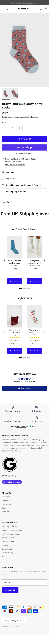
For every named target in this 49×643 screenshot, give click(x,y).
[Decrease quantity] (5, 128)
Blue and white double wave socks (14, 263)
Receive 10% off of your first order (24, 3)
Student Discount (9, 545)
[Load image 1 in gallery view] (24, 50)
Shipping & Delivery (9, 527)
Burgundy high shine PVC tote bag (14, 332)
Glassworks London (13, 627)
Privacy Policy (7, 553)
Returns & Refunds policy (12, 530)
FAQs (4, 556)
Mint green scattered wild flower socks (34, 263)
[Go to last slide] (4, 261)
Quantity (4, 122)
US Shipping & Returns (11, 534)
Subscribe (10, 590)
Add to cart (24, 139)
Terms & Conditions (9, 538)
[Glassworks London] (24, 9)
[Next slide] (44, 261)
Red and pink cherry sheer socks (34, 332)
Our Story (6, 497)
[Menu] (3, 9)
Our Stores (6, 504)
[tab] (20, 288)
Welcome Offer (8, 542)
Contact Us (6, 501)
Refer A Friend (7, 512)
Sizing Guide (7, 549)
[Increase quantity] (20, 128)
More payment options (24, 153)
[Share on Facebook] (8, 202)
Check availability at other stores (15, 164)
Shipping (15, 117)
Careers (5, 508)
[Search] (8, 9)
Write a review (24, 388)
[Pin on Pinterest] (11, 202)
